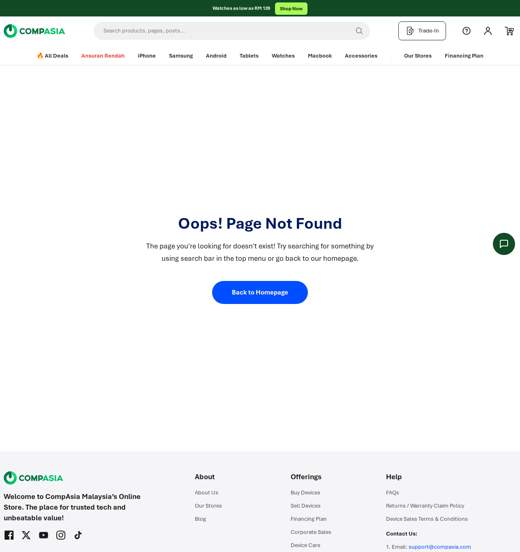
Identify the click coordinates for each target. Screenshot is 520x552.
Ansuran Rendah (103, 55)
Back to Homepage (260, 292)
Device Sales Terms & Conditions (427, 518)
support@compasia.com (440, 546)
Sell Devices (306, 505)
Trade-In (428, 30)
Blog (200, 518)
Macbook (320, 55)
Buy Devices (305, 492)
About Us (206, 492)
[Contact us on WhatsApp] (504, 244)
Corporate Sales (311, 532)
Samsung (181, 55)
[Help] (466, 30)
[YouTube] (43, 535)
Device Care (305, 545)
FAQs (392, 492)
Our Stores (418, 55)
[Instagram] (60, 535)
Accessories (361, 55)
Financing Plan (464, 55)
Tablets (249, 55)
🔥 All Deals (52, 55)
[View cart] (509, 30)
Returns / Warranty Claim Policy (425, 505)
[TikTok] (78, 535)
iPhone (147, 55)
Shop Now (291, 8)
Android (216, 55)
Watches (283, 55)
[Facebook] (9, 535)
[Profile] (488, 30)
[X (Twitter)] (26, 535)
